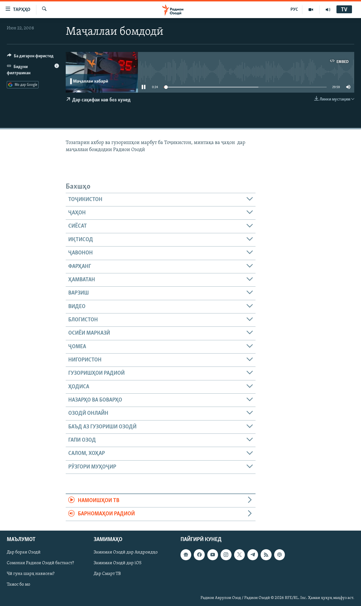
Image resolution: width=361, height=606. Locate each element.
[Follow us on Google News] (185, 554)
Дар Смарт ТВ (107, 574)
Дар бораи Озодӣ (24, 552)
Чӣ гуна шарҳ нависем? (30, 574)
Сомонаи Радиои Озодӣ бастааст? (40, 563)
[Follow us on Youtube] (212, 554)
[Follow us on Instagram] (226, 554)
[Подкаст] (279, 554)
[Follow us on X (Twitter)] (239, 554)
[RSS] (266, 554)
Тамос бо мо (18, 584)
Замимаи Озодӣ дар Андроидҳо (126, 552)
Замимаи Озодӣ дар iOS (118, 563)
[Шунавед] (328, 9)
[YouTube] (311, 9)
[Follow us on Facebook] (199, 554)
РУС (294, 9)
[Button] (30, 57)
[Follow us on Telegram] (252, 554)
